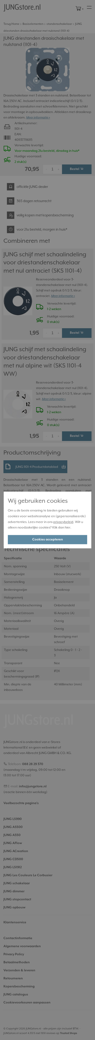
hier (67, 527)
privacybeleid (63, 522)
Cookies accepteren (47, 540)
